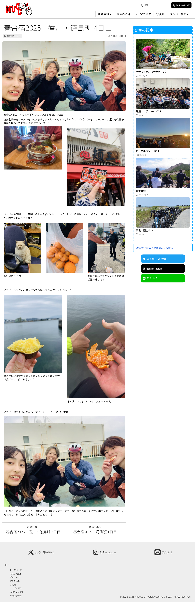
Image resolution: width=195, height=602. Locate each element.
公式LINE (152, 278)
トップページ (16, 570)
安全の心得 (123, 14)
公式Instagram (154, 268)
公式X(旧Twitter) (156, 258)
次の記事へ (97, 529)
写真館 (160, 14)
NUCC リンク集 (16, 591)
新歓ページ (15, 577)
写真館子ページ (14, 36)
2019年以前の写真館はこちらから (154, 247)
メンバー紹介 (178, 14)
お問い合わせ (16, 595)
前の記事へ (33, 529)
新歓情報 (103, 14)
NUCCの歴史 (143, 14)
